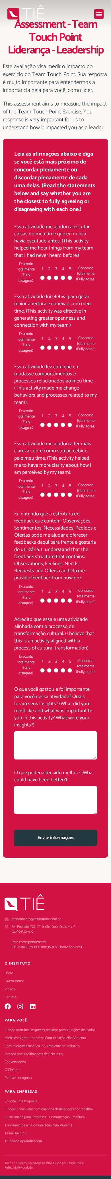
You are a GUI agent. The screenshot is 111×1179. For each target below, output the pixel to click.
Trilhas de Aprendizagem (23, 1141)
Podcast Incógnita (18, 1078)
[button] (99, 14)
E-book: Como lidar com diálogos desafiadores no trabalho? (49, 1109)
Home (9, 973)
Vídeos (10, 989)
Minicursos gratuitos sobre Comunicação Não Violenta (45, 1038)
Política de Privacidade (18, 1167)
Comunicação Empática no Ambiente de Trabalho (42, 1046)
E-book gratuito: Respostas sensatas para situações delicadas (50, 1030)
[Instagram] (20, 1006)
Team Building (15, 1133)
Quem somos (14, 981)
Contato (11, 997)
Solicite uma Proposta (21, 1101)
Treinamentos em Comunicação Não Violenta (38, 1125)
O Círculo (11, 1070)
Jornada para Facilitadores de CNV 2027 (34, 1054)
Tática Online (75, 1163)
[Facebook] (8, 1006)
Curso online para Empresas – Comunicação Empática (45, 1117)
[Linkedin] (33, 1006)
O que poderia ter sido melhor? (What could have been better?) (54, 776)
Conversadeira (15, 1062)
